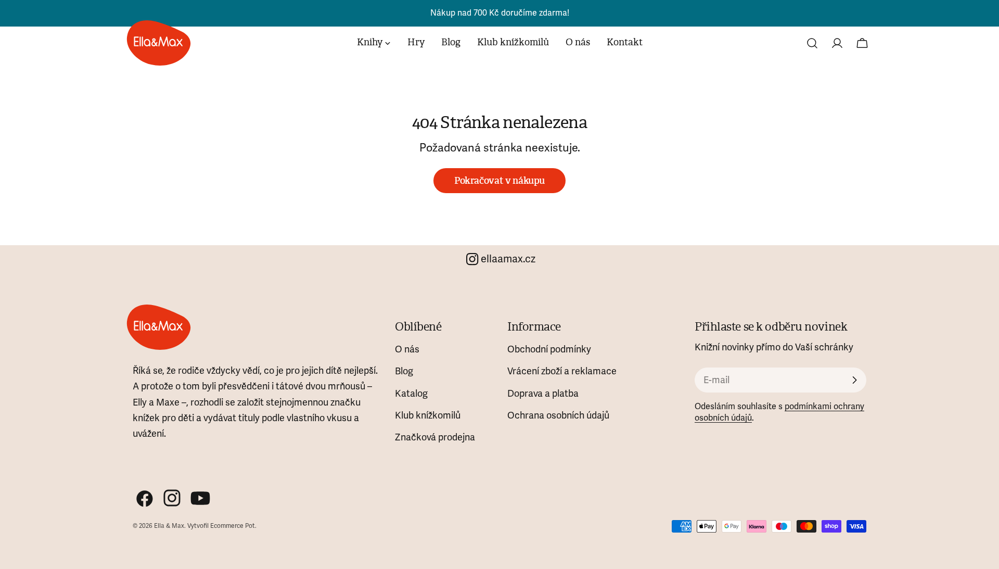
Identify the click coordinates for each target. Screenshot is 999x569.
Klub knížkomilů (427, 415)
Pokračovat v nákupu (499, 180)
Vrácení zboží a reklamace (562, 371)
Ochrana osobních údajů (558, 415)
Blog (404, 371)
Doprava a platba (543, 393)
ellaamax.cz (508, 258)
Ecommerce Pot (232, 526)
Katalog (411, 393)
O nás (407, 349)
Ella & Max (169, 526)
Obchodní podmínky (549, 349)
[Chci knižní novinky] (854, 380)
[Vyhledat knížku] (812, 43)
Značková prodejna (435, 437)
